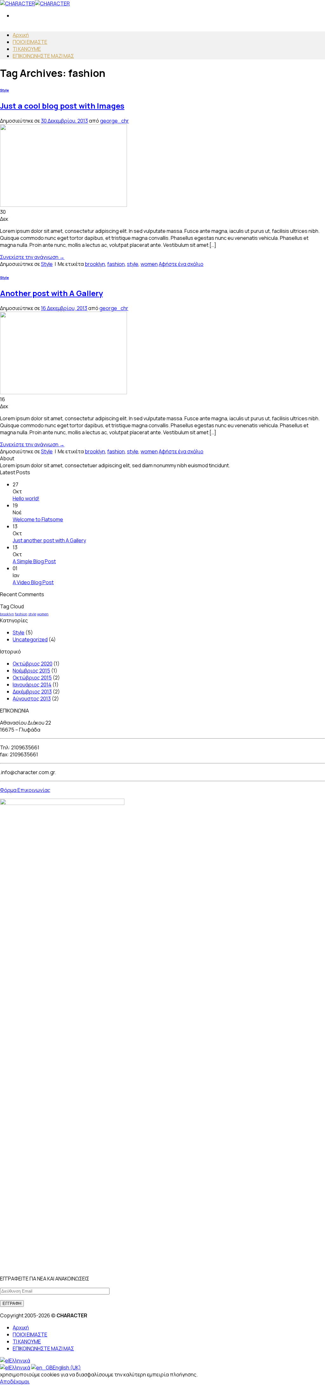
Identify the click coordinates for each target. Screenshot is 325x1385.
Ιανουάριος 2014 (32, 684)
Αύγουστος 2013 (32, 698)
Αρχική (21, 34)
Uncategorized (30, 639)
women (149, 263)
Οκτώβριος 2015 (32, 677)
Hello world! (26, 498)
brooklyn (95, 263)
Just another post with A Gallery (49, 540)
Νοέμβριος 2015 (31, 670)
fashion (116, 263)
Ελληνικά (19, 1360)
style (132, 263)
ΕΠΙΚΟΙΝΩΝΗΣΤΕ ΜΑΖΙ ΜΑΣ (43, 55)
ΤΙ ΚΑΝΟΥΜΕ (27, 48)
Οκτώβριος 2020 (32, 663)
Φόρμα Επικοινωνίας (25, 790)
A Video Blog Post (33, 582)
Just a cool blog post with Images (62, 105)
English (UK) (67, 1367)
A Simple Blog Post (34, 561)
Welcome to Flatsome (38, 519)
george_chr (114, 120)
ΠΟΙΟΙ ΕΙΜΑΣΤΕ (30, 41)
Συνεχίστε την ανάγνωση (32, 256)
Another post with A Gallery (51, 293)
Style (4, 90)
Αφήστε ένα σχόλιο (181, 263)
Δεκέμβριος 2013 (32, 691)
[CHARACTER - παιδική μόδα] (35, 3)
